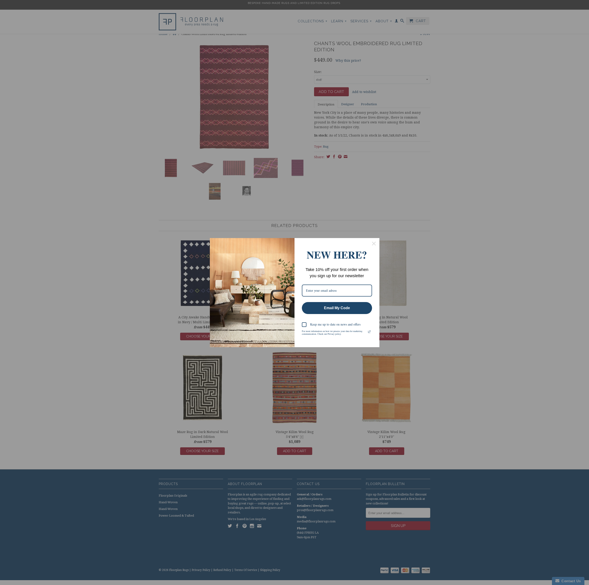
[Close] (373, 243)
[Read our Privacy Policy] (369, 332)
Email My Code (337, 308)
